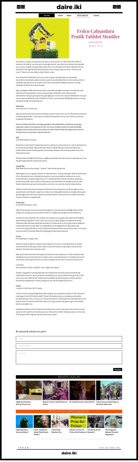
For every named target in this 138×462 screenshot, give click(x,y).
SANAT (69, 16)
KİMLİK (60, 16)
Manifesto (112, 448)
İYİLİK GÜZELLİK (82, 16)
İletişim (118, 448)
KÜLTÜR (46, 16)
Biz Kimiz (102, 448)
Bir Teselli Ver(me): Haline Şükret (82, 402)
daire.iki (91, 42)
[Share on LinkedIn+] (101, 46)
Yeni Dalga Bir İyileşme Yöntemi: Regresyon (111, 432)
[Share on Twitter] (98, 46)
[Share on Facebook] (95, 46)
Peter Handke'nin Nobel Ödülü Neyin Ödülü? (41, 432)
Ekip (107, 448)
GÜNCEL (96, 16)
